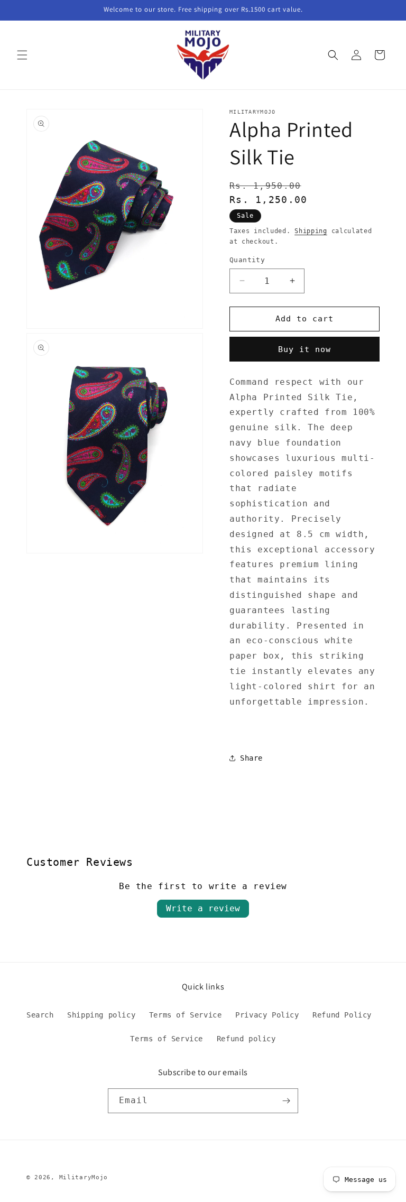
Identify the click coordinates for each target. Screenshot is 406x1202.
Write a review (203, 908)
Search (40, 1015)
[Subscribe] (286, 1100)
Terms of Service (185, 1015)
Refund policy (246, 1038)
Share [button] (251, 758)
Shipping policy (101, 1015)
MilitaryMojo (83, 1177)
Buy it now (304, 349)
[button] (22, 55)
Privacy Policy (267, 1015)
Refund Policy (342, 1015)
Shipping (310, 231)
